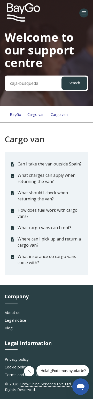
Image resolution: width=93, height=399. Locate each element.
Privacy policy (17, 359)
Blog (9, 327)
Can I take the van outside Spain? (50, 164)
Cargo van (35, 114)
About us (12, 312)
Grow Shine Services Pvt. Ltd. (46, 383)
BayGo (15, 114)
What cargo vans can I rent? (44, 227)
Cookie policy (16, 366)
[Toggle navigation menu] (83, 12)
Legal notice (15, 320)
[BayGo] (23, 20)
